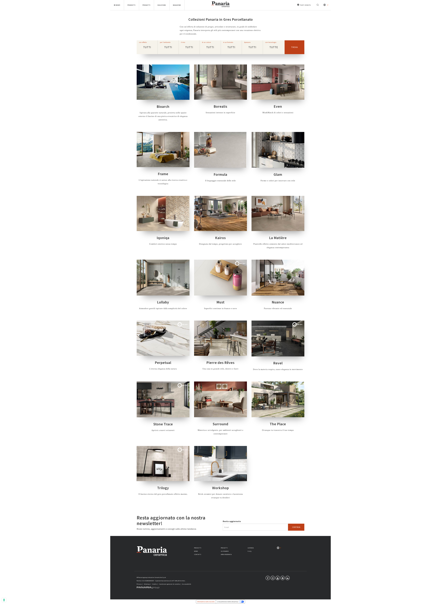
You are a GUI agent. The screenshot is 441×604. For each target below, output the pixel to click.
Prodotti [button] (131, 5)
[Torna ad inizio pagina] (437, 600)
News (196, 551)
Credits (154, 584)
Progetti (224, 548)
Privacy (139, 584)
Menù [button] (118, 5)
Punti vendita (305, 5)
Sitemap (147, 584)
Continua (296, 527)
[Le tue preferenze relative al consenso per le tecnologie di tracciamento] (4, 600)
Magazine (177, 5)
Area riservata (226, 554)
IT (327, 5)
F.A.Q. (250, 551)
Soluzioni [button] (161, 5)
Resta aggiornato (232, 521)
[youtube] (278, 578)
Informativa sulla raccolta (206, 601)
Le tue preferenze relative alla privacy (227, 601)
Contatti (197, 554)
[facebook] (268, 578)
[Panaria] (220, 8)
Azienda (251, 548)
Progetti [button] (146, 5)
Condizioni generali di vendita (169, 584)
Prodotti (197, 548)
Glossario (225, 551)
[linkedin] (287, 578)
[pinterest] (282, 578)
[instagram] (273, 578)
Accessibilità (186, 584)
